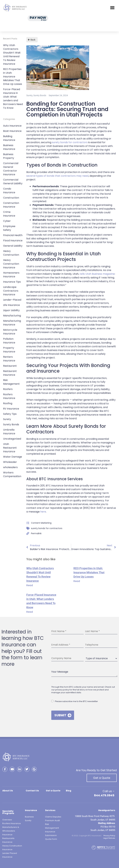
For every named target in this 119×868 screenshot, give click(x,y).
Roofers (8, 389)
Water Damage (12, 457)
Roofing (7, 403)
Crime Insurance (9, 213)
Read (29, 585)
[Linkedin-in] (19, 769)
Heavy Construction (11, 253)
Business (29, 816)
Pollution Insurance (9, 340)
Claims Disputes (53, 816)
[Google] (34, 769)
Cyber (7, 221)
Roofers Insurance (9, 396)
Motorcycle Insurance (10, 331)
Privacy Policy (109, 835)
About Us (7, 790)
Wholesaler (10, 462)
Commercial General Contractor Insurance (10, 168)
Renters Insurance (9, 358)
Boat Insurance (12, 131)
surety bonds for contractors (46, 528)
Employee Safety (9, 228)
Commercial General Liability (12, 181)
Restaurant (10, 366)
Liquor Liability (11, 310)
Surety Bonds (11, 424)
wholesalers (10, 467)
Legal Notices (109, 838)
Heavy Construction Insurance (11, 263)
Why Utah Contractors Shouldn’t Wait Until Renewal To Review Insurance (12, 54)
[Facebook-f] (4, 769)
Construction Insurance (11, 204)
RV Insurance (11, 408)
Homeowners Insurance (11, 274)
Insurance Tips (12, 282)
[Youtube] (12, 769)
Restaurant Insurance (10, 373)
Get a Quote (101, 778)
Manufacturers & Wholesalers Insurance (10, 831)
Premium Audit (52, 820)
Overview (7, 819)
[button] (112, 7)
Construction (11, 197)
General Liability (12, 246)
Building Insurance (9, 138)
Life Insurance (11, 305)
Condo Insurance (9, 190)
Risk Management (11, 382)
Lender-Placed (12, 300)
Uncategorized (12, 439)
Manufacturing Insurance (12, 322)
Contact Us (32, 790)
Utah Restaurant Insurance (10, 447)
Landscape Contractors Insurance (10, 290)
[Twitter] (26, 769)
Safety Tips (10, 414)
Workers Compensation (12, 474)
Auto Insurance (12, 126)
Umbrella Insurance (9, 431)
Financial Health (12, 235)
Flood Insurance (12, 240)
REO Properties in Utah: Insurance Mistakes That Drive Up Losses (12, 76)
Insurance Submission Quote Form (51, 835)
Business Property (8, 156)
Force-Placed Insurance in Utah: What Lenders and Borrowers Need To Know (13, 98)
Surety (7, 419)
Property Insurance (9, 349)
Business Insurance (9, 147)
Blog (68, 790)
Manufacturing (12, 315)
